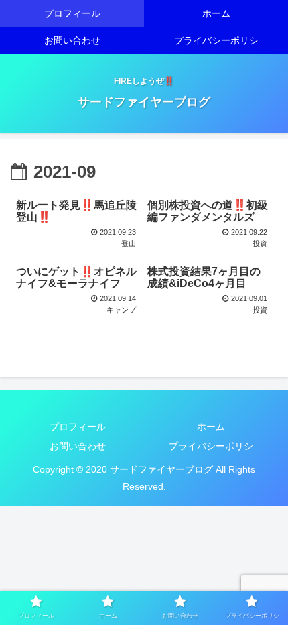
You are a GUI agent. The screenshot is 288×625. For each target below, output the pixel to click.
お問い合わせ (78, 446)
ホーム (211, 426)
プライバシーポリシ (211, 446)
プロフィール (78, 426)
